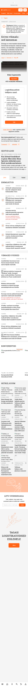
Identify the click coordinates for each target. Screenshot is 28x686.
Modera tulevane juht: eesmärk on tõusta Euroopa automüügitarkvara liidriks (10, 285)
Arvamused (17, 13)
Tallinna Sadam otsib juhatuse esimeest (20, 469)
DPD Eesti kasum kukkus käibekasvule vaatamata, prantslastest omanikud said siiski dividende (14, 336)
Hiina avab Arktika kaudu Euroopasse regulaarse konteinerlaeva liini (6, 470)
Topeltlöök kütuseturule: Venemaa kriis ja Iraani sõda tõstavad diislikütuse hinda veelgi (21, 448)
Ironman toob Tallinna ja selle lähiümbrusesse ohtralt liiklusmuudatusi (6, 425)
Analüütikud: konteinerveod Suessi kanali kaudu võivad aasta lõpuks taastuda (10, 262)
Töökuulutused (19, 463)
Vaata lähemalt (7, 129)
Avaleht (3, 13)
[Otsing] (16, 684)
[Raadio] (12, 684)
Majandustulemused (12, 196)
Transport (4, 144)
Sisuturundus (8, 154)
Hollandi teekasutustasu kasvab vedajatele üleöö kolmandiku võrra (13, 189)
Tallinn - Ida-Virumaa (7, 372)
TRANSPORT (4, 21)
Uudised (8, 185)
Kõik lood (9, 13)
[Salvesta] (26, 186)
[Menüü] (2, 684)
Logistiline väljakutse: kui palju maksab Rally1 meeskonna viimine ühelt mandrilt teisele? (16, 246)
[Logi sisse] (25, 684)
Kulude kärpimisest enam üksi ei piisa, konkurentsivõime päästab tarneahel (15, 236)
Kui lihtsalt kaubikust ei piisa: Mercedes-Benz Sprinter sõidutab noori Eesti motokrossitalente (11, 159)
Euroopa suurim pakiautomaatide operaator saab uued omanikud (14, 212)
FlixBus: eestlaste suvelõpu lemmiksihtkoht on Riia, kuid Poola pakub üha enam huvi (10, 307)
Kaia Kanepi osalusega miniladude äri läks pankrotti (7, 401)
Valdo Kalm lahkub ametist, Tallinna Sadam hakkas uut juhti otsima (20, 403)
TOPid (23, 13)
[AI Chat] (21, 684)
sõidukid (14, 144)
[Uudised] (7, 684)
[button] (10, 505)
